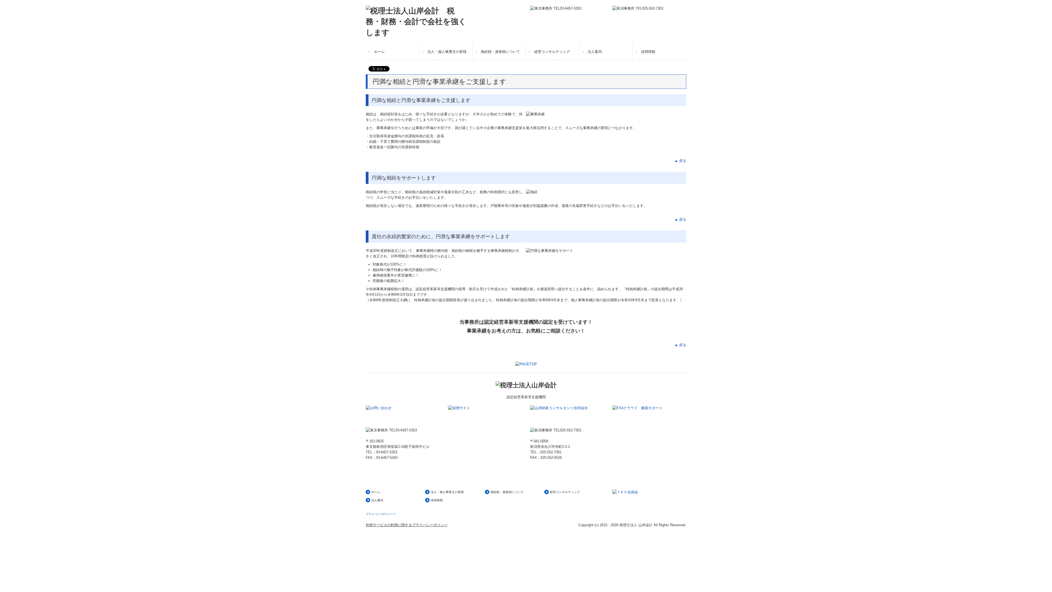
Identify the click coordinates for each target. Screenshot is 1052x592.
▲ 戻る (680, 161)
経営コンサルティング (552, 52)
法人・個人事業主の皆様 (447, 52)
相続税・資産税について (500, 52)
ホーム (379, 52)
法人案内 (595, 52)
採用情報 (648, 52)
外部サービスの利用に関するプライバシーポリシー (407, 525)
